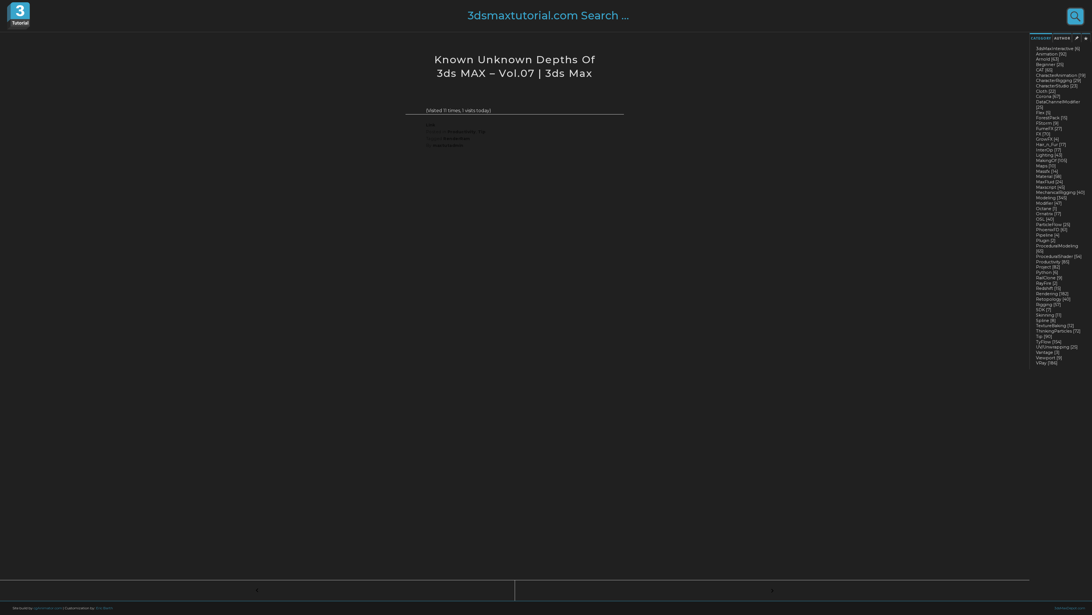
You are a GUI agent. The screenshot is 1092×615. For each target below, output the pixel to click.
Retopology (1053, 299)
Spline (1046, 320)
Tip (1044, 336)
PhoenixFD (1052, 229)
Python (1047, 272)
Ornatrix (1048, 213)
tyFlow (1049, 342)
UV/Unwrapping (1057, 347)
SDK (1043, 309)
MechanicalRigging (1060, 192)
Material (1049, 176)
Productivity (1053, 262)
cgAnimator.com (48, 608)
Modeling (1051, 197)
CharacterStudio (1057, 86)
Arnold (1047, 59)
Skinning (1049, 315)
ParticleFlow (1053, 224)
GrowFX (1047, 139)
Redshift (1048, 288)
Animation (1051, 54)
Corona (1048, 96)
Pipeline (1048, 235)
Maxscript (1050, 187)
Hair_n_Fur (1051, 144)
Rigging (1048, 304)
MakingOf (1051, 160)
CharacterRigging (1058, 80)
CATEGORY (1041, 38)
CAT (1044, 70)
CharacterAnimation (1061, 75)
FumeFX (1049, 128)
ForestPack (1052, 117)
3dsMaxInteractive (1058, 48)
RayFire (1047, 283)
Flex (1043, 112)
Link (430, 125)
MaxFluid (1049, 181)
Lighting (1049, 155)
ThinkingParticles (1058, 331)
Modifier (1049, 203)
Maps (1046, 166)
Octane (1046, 208)
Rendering (1052, 293)
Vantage (1048, 352)
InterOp (1048, 150)
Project (1048, 267)
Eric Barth (104, 608)
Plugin (1046, 240)
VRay (1047, 363)
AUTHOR (1062, 38)
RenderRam (456, 138)
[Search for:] (559, 17)
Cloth (1046, 91)
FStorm (1047, 123)
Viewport (1049, 357)
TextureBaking (1055, 325)
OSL (1045, 219)
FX (1043, 134)
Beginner (1050, 64)
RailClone (1049, 277)
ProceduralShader (1059, 256)
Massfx (1047, 171)
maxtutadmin (448, 145)
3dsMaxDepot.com (1069, 608)
